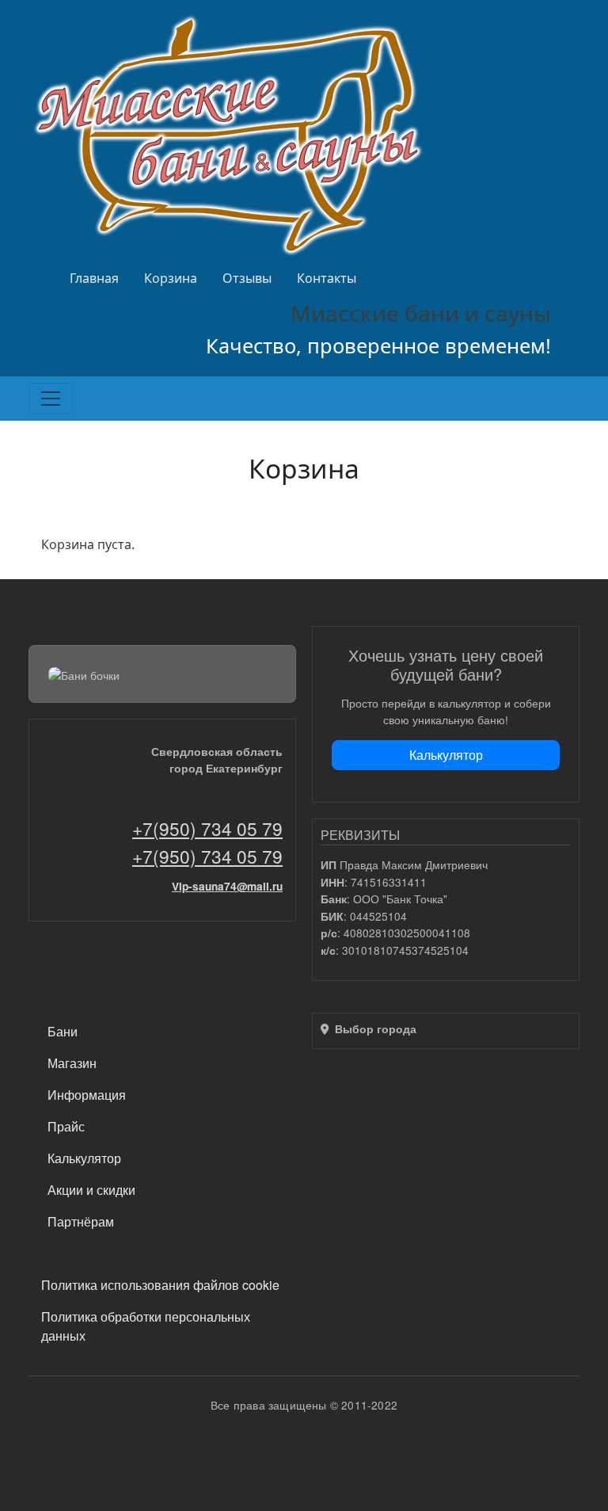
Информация (87, 1095)
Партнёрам (81, 1221)
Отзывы (247, 278)
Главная (94, 278)
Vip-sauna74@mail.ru (227, 886)
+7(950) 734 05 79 (207, 828)
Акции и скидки (91, 1190)
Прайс (66, 1126)
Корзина (170, 278)
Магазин (72, 1063)
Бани (63, 1031)
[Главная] (232, 134)
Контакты (326, 278)
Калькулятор (446, 755)
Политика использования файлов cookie (160, 1285)
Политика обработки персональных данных (145, 1326)
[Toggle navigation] (50, 398)
